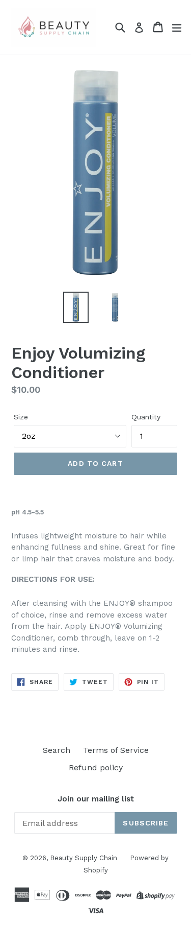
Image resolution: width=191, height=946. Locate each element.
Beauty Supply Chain (83, 858)
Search (56, 750)
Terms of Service (116, 750)
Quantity (145, 417)
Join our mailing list (96, 798)
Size (21, 417)
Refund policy (96, 767)
